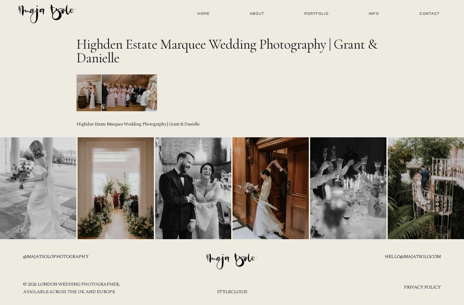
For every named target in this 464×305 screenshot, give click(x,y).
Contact (429, 14)
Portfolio (317, 14)
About (257, 14)
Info (374, 14)
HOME (203, 14)
